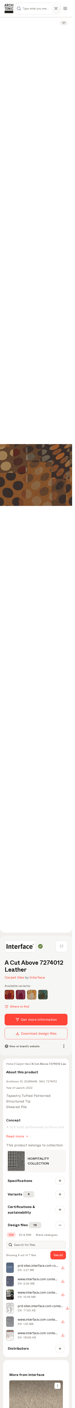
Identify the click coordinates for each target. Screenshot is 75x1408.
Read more (15, 1136)
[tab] (11, 1234)
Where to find (19, 1006)
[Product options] (57, 1386)
